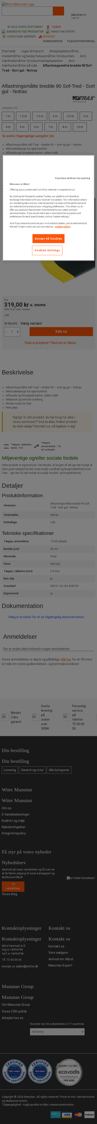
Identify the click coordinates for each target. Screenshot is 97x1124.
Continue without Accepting (72, 178)
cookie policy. (63, 226)
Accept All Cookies (48, 238)
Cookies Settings (47, 250)
